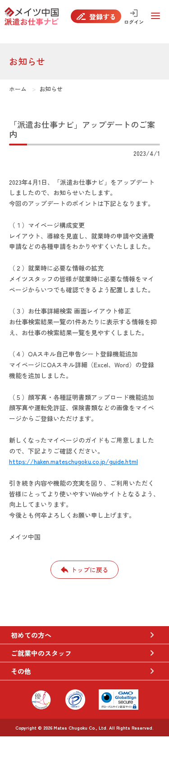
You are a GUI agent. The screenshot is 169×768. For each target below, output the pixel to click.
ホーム (18, 88)
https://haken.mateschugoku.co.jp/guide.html (73, 461)
